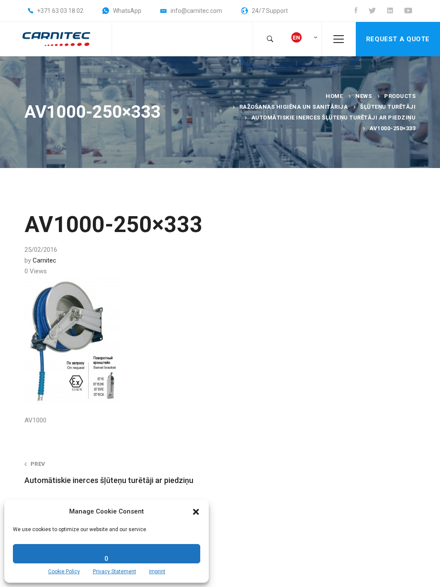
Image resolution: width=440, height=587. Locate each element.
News (363, 96)
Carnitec (44, 260)
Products (400, 96)
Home (334, 96)
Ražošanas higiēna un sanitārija (293, 107)
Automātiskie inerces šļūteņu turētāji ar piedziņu (333, 117)
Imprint (157, 572)
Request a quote (398, 39)
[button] (196, 512)
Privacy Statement (114, 572)
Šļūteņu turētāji (388, 107)
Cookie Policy (64, 572)
